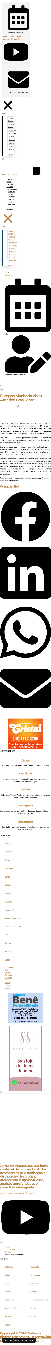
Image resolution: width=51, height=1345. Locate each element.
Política (11, 143)
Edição (11, 136)
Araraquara (12, 130)
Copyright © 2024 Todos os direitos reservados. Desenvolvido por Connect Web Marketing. (25, 1336)
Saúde (11, 146)
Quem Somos (10, 119)
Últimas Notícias (11, 125)
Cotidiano (12, 133)
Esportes (12, 140)
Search (5, 174)
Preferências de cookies (19, 1340)
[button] (8, 107)
